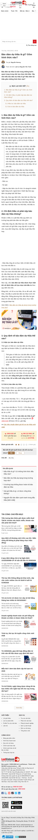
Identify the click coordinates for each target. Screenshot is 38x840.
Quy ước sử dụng (8, 743)
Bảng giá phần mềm (9, 738)
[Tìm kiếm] (35, 41)
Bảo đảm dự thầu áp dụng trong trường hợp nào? (18, 479)
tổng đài (10, 438)
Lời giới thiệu (7, 718)
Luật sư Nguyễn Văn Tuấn (23, 66)
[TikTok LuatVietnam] (12, 793)
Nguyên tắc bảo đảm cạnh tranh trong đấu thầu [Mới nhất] (19, 499)
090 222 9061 (27, 433)
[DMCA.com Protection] (20, 837)
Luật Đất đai (29, 830)
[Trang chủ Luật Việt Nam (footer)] (19, 759)
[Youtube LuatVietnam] (9, 793)
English (29, 4)
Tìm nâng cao (32, 45)
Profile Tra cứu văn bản (10, 723)
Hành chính (4, 11)
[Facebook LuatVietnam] (2, 793)
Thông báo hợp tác (8, 752)
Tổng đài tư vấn (25, 730)
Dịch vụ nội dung (26, 728)
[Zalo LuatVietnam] (6, 793)
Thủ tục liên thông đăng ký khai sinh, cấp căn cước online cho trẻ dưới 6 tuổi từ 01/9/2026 (17, 580)
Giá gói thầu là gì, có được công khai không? (17, 492)
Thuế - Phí (14, 11)
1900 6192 (10, 433)
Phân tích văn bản (26, 720)
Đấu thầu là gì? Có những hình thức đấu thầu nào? (19, 473)
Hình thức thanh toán (9, 740)
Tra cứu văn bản (25, 718)
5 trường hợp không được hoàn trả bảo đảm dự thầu (18, 486)
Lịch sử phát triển (8, 720)
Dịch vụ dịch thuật (26, 725)
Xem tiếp (19, 708)
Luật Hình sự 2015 (6, 832)
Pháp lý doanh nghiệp (27, 723)
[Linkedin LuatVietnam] (19, 793)
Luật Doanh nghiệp (19, 830)
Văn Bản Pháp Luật (7, 830)
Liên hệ (5, 725)
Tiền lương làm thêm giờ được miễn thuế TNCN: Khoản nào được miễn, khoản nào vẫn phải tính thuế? (17, 520)
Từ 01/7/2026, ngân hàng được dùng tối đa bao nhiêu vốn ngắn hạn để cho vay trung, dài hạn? (18, 688)
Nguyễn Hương (16, 62)
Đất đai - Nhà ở (24, 11)
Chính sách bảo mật (9, 745)
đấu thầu (11, 458)
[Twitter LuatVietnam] (16, 793)
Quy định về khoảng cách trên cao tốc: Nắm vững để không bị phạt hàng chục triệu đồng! (18, 540)
